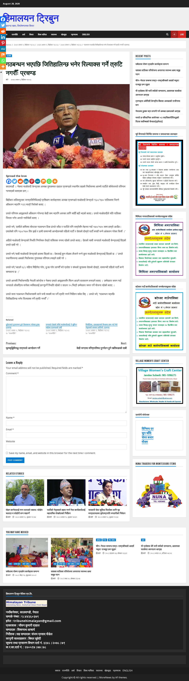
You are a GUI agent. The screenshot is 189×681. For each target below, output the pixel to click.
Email (10, 429)
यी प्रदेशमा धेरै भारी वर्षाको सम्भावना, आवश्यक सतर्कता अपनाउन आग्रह (160, 547)
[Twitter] (14, 181)
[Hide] (1, 72)
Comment (12, 373)
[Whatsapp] (49, 181)
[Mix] (43, 181)
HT (7, 79)
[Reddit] (20, 181)
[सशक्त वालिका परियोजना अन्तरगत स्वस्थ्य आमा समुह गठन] (72, 552)
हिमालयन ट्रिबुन (31, 17)
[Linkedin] (26, 181)
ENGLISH (86, 34)
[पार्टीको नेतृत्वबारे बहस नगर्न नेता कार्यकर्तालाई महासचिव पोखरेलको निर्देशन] (66, 492)
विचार (31, 34)
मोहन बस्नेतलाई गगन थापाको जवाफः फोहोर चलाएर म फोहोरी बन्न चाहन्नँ (24, 511)
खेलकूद (64, 34)
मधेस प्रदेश (26, 564)
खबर (10, 564)
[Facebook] (8, 181)
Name (10, 417)
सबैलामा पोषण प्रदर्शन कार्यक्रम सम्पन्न (152, 64)
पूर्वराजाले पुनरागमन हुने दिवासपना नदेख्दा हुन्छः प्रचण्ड (23, 326)
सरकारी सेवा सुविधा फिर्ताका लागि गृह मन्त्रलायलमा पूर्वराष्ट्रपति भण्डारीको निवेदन (106, 511)
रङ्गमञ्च (74, 34)
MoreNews (105, 677)
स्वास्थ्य (54, 34)
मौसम (145, 442)
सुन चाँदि (146, 433)
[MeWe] (37, 181)
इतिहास (99, 540)
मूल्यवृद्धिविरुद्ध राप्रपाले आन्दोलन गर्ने (23, 345)
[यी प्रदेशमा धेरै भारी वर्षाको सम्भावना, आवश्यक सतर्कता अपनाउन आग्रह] (162, 540)
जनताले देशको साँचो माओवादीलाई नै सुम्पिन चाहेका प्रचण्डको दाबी (61, 326)
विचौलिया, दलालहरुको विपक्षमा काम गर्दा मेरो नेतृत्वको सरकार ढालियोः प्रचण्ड (101, 326)
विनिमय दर (148, 428)
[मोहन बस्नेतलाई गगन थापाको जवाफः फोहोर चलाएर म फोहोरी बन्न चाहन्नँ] (25, 492)
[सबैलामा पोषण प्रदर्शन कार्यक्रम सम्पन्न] (27, 552)
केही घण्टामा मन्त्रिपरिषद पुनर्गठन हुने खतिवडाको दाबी (102, 345)
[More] (54, 181)
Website (10, 441)
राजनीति (15, 34)
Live (182, 34)
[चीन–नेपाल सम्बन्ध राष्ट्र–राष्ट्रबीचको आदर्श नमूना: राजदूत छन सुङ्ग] (117, 540)
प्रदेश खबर (17, 564)
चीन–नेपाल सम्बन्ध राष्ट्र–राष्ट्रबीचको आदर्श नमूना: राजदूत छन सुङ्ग (115, 547)
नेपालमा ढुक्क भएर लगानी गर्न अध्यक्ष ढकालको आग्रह (158, 111)
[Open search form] (167, 34)
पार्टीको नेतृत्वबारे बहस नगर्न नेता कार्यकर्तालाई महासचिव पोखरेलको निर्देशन (66, 511)
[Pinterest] (31, 181)
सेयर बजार (147, 437)
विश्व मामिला (42, 34)
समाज (77, 564)
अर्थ (23, 34)
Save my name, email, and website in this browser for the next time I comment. (52, 453)
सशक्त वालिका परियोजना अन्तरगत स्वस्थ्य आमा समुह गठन (71, 572)
